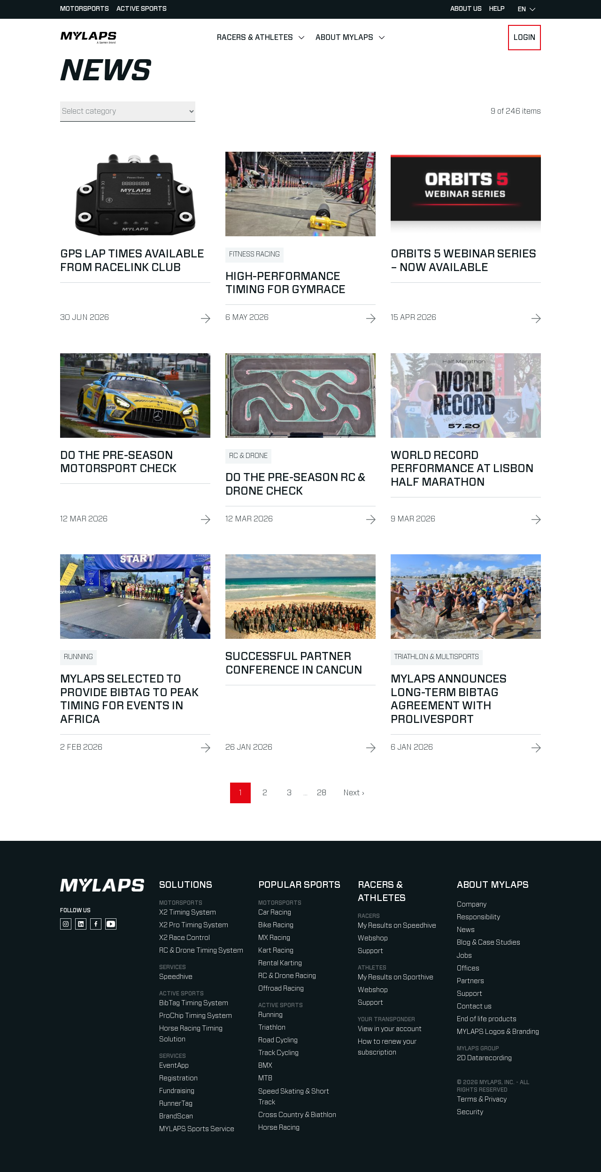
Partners (470, 981)
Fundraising (176, 1090)
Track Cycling (278, 1052)
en (522, 9)
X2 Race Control (184, 937)
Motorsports (84, 9)
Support (370, 951)
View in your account (390, 1028)
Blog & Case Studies (488, 942)
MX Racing (274, 937)
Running (270, 1014)
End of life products (486, 1019)
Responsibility (478, 917)
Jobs (464, 955)
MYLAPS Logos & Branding (498, 1031)
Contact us (474, 1006)
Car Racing (274, 912)
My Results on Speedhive (397, 925)
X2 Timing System (187, 912)
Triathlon (271, 1027)
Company (471, 904)
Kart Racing (275, 950)
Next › (353, 793)
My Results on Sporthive (395, 977)
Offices (468, 968)
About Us (466, 9)
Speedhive (176, 976)
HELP (497, 9)
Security (470, 1112)
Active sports (141, 9)
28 (321, 793)
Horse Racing (279, 1127)
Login (524, 37)
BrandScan (176, 1116)
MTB (265, 1078)
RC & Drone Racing (287, 975)
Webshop (373, 938)
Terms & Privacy (482, 1099)
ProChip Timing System (195, 1015)
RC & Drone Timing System (201, 950)
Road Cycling (278, 1040)
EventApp (174, 1065)
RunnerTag (176, 1103)
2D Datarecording (484, 1058)
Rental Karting (280, 963)
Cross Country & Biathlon (297, 1114)
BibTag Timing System (193, 1003)
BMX (265, 1065)
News (466, 929)
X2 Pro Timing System (193, 925)
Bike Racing (275, 925)
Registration (178, 1078)
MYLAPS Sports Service (196, 1129)
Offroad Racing (281, 988)
